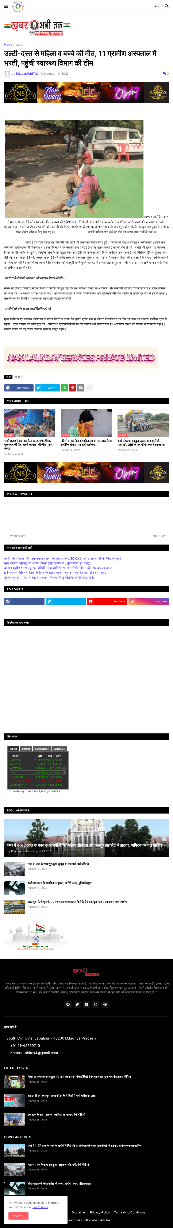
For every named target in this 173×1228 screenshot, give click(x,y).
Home (8, 44)
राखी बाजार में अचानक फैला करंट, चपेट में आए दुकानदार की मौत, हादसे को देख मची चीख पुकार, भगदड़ (28, 444)
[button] (6, 6)
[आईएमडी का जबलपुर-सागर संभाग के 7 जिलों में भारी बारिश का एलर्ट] (14, 1100)
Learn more (40, 1207)
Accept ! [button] (18, 1216)
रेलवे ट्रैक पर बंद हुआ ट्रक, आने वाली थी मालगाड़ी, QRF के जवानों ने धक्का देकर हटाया (141, 442)
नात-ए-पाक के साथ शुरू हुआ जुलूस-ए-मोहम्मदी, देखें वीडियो (58, 864)
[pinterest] (105, 1004)
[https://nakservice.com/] (24, 609)
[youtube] (86, 1004)
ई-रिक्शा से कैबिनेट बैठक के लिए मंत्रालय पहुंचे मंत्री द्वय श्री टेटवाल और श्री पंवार (55, 572)
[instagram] (95, 1004)
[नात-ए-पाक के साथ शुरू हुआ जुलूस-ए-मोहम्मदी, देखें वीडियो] (14, 869)
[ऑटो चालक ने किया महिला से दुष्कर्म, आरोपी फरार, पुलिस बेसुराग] (14, 888)
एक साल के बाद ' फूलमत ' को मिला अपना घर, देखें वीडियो (56, 1114)
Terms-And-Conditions (129, 1212)
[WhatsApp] (64, 387)
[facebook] (24, 601)
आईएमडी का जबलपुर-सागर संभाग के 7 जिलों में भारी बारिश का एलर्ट (62, 1095)
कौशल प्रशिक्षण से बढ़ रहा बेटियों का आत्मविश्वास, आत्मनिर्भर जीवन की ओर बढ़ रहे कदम (58, 568)
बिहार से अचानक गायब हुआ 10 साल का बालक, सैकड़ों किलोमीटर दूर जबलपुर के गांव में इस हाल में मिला (79, 1076)
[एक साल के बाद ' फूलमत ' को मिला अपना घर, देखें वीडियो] (14, 1119)
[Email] (80, 387)
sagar (19, 44)
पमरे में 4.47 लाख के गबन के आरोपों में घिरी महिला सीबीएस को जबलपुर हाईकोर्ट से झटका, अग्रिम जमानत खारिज (84, 1145)
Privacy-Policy (100, 1212)
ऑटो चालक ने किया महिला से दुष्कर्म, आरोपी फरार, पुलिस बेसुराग (60, 883)
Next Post (159, 536)
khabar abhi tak (100, 1220)
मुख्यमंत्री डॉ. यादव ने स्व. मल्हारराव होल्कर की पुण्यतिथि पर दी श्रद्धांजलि (49, 577)
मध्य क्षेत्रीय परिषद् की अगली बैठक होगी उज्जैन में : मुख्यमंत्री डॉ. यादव (47, 563)
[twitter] (66, 601)
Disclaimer (79, 1212)
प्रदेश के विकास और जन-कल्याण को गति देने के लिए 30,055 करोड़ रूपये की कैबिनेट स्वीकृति (63, 558)
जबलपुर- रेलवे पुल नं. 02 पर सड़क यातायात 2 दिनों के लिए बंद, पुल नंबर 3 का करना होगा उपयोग (77, 902)
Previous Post (16, 536)
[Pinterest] (72, 387)
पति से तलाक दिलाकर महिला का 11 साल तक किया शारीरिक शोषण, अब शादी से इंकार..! (86, 442)
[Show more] (89, 387)
